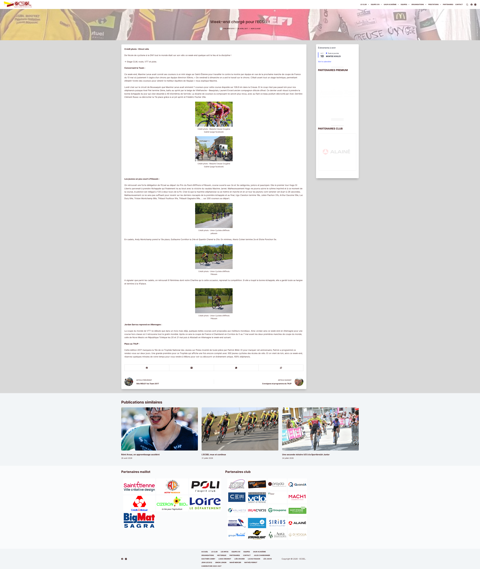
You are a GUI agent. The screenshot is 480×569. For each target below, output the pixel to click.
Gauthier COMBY (208, 559)
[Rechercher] (467, 5)
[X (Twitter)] (191, 368)
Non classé (255, 29)
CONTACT (247, 555)
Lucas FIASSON (254, 559)
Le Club (363, 4)
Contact (459, 4)
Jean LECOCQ (206, 562)
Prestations (433, 4)
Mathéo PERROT (250, 562)
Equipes (404, 4)
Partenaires (448, 4)
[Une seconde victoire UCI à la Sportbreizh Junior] (320, 428)
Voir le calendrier (324, 61)
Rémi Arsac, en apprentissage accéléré (140, 454)
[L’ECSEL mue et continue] (240, 428)
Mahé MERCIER (235, 562)
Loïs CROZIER (239, 559)
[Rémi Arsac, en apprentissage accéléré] (159, 428)
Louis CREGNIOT (224, 559)
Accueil (204, 552)
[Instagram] (475, 5)
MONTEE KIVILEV (333, 56)
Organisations (417, 4)
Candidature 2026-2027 (211, 566)
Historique (221, 555)
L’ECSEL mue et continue (214, 454)
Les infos (224, 552)
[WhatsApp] (236, 368)
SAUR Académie (390, 4)
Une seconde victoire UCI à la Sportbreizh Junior (306, 454)
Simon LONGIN (220, 562)
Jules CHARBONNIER (262, 555)
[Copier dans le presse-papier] (281, 368)
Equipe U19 (375, 4)
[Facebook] (471, 5)
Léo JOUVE (267, 559)
